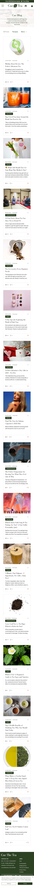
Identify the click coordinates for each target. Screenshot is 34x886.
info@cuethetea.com (10, 863)
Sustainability (22, 863)
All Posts (6, 32)
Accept (25, 883)
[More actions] (28, 60)
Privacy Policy (22, 869)
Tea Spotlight (9, 772)
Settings (9, 883)
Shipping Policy (23, 865)
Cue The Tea (8, 855)
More (23, 32)
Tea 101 (8, 316)
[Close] (32, 878)
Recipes (15, 32)
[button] (32, 6)
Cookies (21, 872)
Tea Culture (9, 113)
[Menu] (3, 6)
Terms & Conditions (24, 867)
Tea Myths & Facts (10, 215)
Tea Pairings (9, 519)
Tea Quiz (8, 164)
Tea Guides (9, 265)
